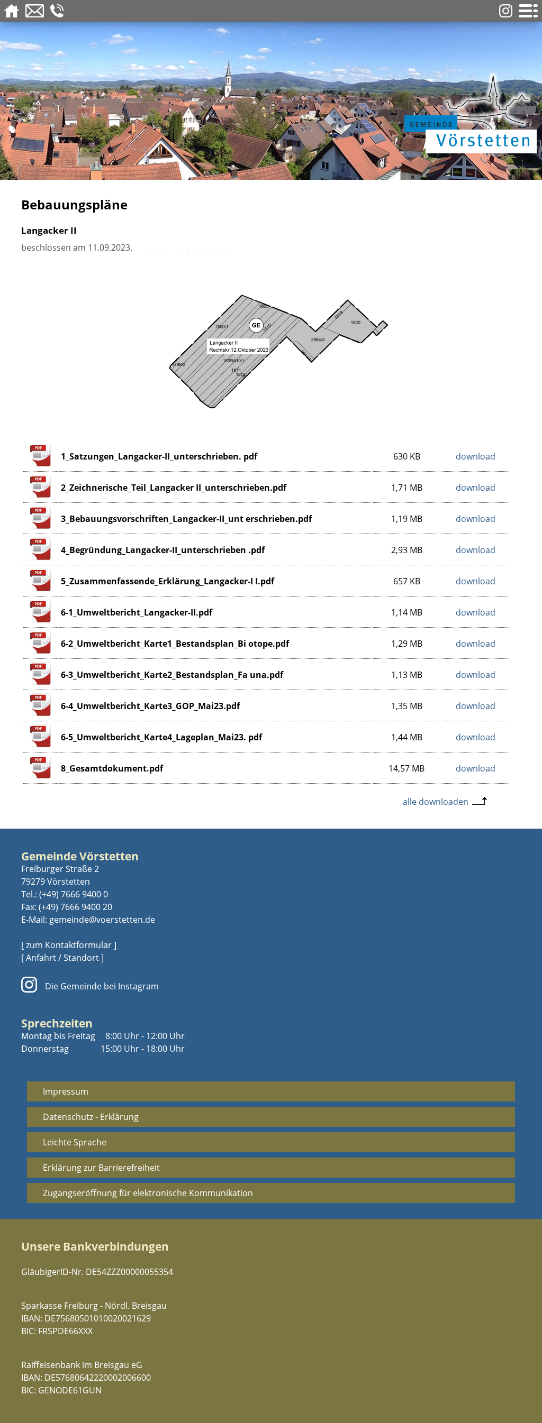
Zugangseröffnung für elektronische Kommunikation (148, 1193)
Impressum (65, 1091)
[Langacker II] (271, 424)
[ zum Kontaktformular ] (68, 945)
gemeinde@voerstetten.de (102, 919)
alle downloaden (435, 801)
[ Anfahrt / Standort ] (62, 957)
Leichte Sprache (74, 1142)
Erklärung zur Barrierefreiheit (101, 1167)
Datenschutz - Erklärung (91, 1117)
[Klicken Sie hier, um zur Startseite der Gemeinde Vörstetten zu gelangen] (467, 112)
